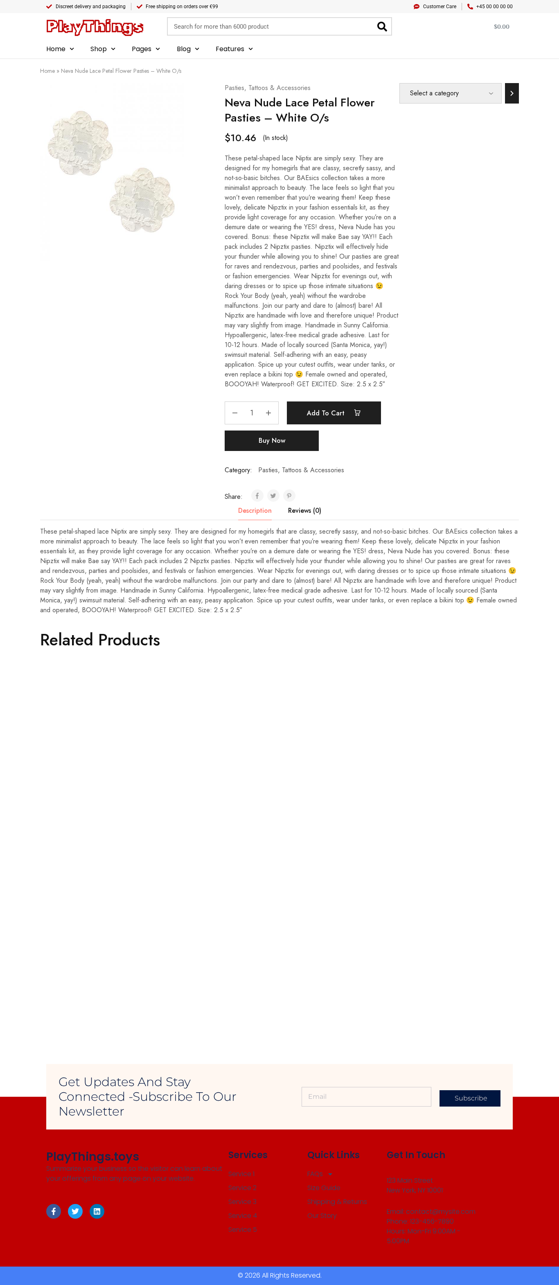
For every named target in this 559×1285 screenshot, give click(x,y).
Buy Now (272, 440)
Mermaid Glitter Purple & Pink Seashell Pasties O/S (324, 803)
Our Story (322, 1215)
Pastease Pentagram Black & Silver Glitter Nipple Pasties (451, 803)
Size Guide (323, 1188)
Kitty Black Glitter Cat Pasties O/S (331, 979)
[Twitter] (75, 1211)
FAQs (315, 1174)
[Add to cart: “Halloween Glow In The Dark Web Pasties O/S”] (203, 939)
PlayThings (94, 26)
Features (230, 49)
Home (55, 49)
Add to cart (327, 413)
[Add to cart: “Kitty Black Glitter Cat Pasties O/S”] (323, 943)
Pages (141, 49)
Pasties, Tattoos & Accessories (268, 87)
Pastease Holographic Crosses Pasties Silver (204, 803)
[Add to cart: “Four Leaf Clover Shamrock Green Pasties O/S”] (83, 762)
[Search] (382, 26)
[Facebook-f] (53, 1211)
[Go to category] (512, 93)
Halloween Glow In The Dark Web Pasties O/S (210, 979)
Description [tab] (255, 510)
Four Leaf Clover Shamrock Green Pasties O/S (91, 803)
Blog (184, 49)
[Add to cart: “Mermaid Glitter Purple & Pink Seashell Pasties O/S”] (323, 762)
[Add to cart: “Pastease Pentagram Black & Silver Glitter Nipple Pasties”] (443, 762)
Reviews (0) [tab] (304, 510)
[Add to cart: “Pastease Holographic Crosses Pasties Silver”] (203, 762)
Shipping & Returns (337, 1201)
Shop (98, 49)
